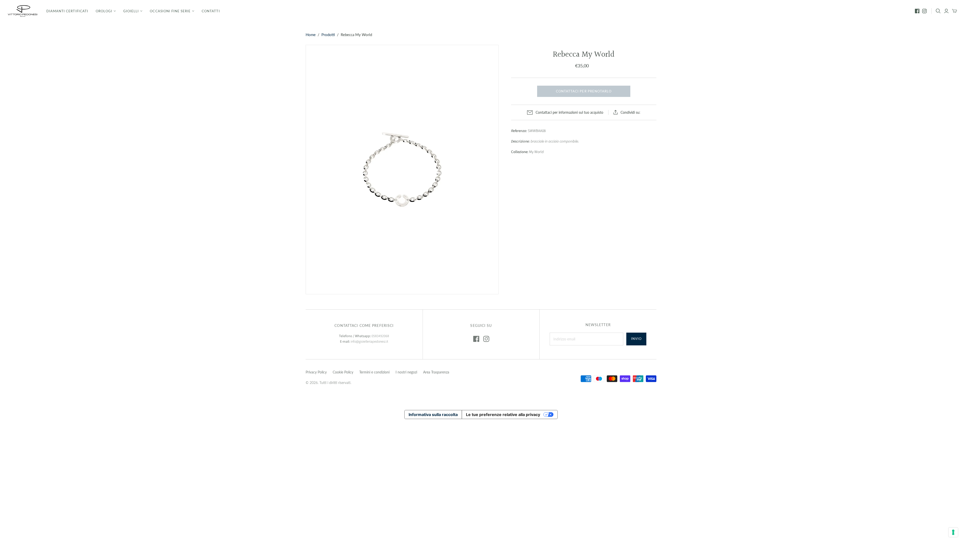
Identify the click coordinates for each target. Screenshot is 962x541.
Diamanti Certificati (67, 11)
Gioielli (131, 11)
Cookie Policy (343, 372)
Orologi (104, 11)
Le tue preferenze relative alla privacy (503, 414)
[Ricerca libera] (938, 11)
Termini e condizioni (374, 372)
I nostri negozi (406, 372)
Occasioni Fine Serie (170, 11)
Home (311, 34)
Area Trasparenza (436, 372)
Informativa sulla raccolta (433, 414)
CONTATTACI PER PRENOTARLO (584, 91)
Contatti (211, 11)
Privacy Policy (316, 372)
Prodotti (328, 34)
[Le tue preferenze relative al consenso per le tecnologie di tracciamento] (953, 532)
